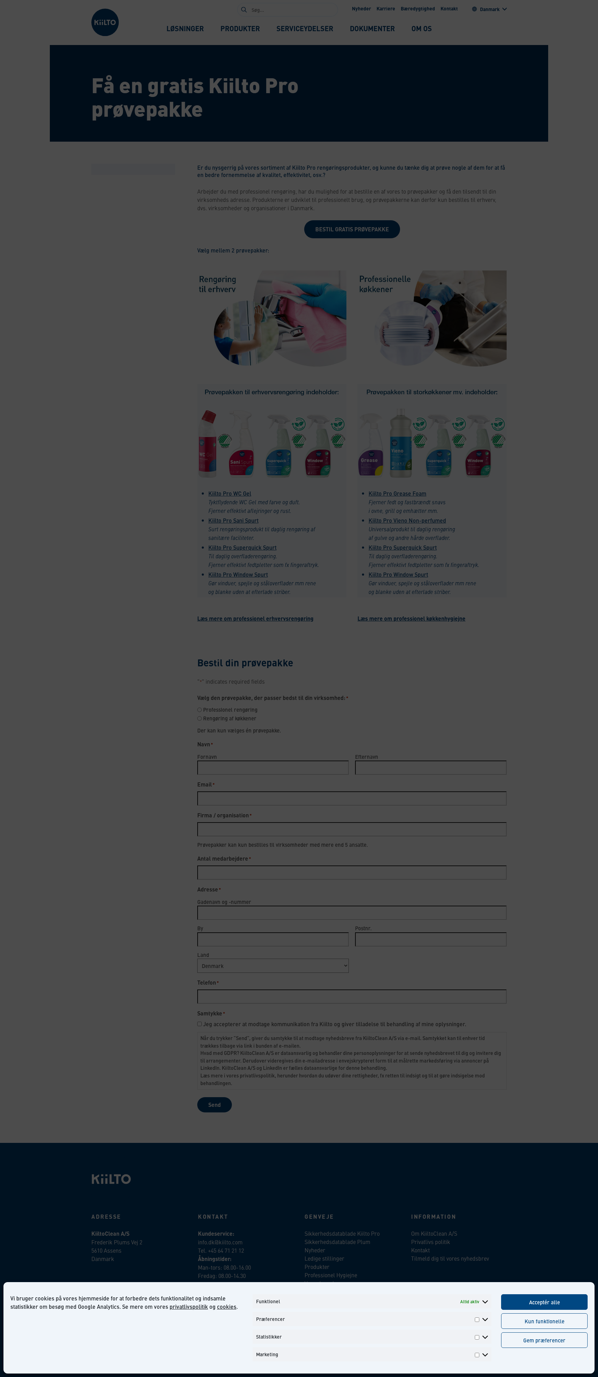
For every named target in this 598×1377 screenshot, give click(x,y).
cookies (226, 1307)
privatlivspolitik (189, 1307)
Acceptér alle (544, 1302)
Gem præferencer (544, 1340)
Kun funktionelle (544, 1321)
